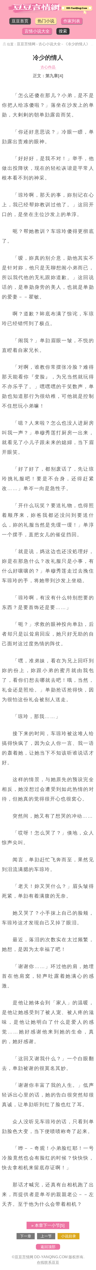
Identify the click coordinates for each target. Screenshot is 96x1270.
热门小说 (46, 21)
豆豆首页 (20, 21)
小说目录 (68, 1236)
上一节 (46, 1236)
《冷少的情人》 (77, 44)
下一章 (25, 1236)
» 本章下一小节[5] (48, 1225)
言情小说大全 (37, 31)
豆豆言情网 (26, 44)
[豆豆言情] (48, 13)
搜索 (63, 31)
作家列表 (71, 21)
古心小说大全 (49, 44)
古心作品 (48, 67)
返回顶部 (48, 1247)
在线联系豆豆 (48, 1262)
